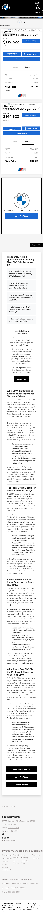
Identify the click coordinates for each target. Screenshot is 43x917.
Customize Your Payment (12, 54)
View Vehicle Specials (21, 769)
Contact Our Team (21, 784)
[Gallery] (21, 17)
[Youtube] (8, 837)
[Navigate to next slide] (41, 17)
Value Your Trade (21, 59)
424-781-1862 (12, 824)
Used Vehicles (7, 858)
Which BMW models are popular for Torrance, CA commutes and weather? (18, 285)
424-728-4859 (13, 828)
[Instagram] (5, 837)
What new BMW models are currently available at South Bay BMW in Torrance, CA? (20, 273)
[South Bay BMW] (18, 7)
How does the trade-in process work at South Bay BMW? (21, 320)
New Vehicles (7, 855)
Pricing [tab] (28, 67)
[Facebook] (2, 837)
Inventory (7, 850)
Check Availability (30, 41)
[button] (8, 31)
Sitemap (10, 907)
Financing (26, 850)
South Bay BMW (7, 903)
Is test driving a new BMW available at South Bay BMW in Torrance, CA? (20, 309)
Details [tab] (15, 67)
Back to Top (37, 245)
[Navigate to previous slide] (1, 17)
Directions (35, 858)
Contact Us (21, 379)
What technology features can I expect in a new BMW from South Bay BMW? (21, 297)
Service (17, 850)
